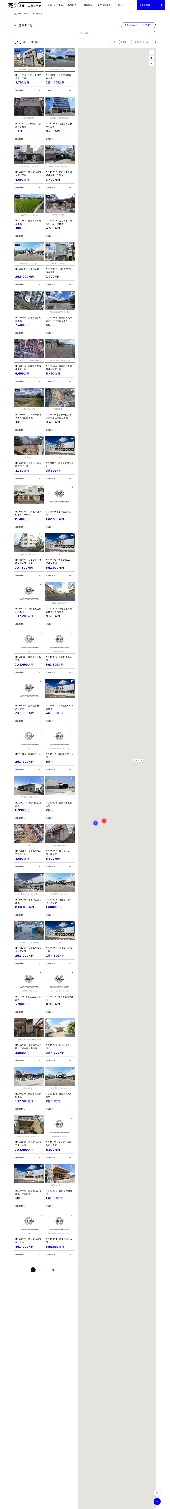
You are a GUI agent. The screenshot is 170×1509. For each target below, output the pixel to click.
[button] (138, 761)
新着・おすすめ (55, 5)
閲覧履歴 (88, 5)
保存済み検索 (104, 5)
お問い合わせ (122, 5)
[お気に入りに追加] (41, 51)
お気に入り (73, 5)
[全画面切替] (151, 52)
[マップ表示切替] (157, 1501)
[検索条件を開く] (157, 1493)
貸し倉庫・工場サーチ (22, 13)
